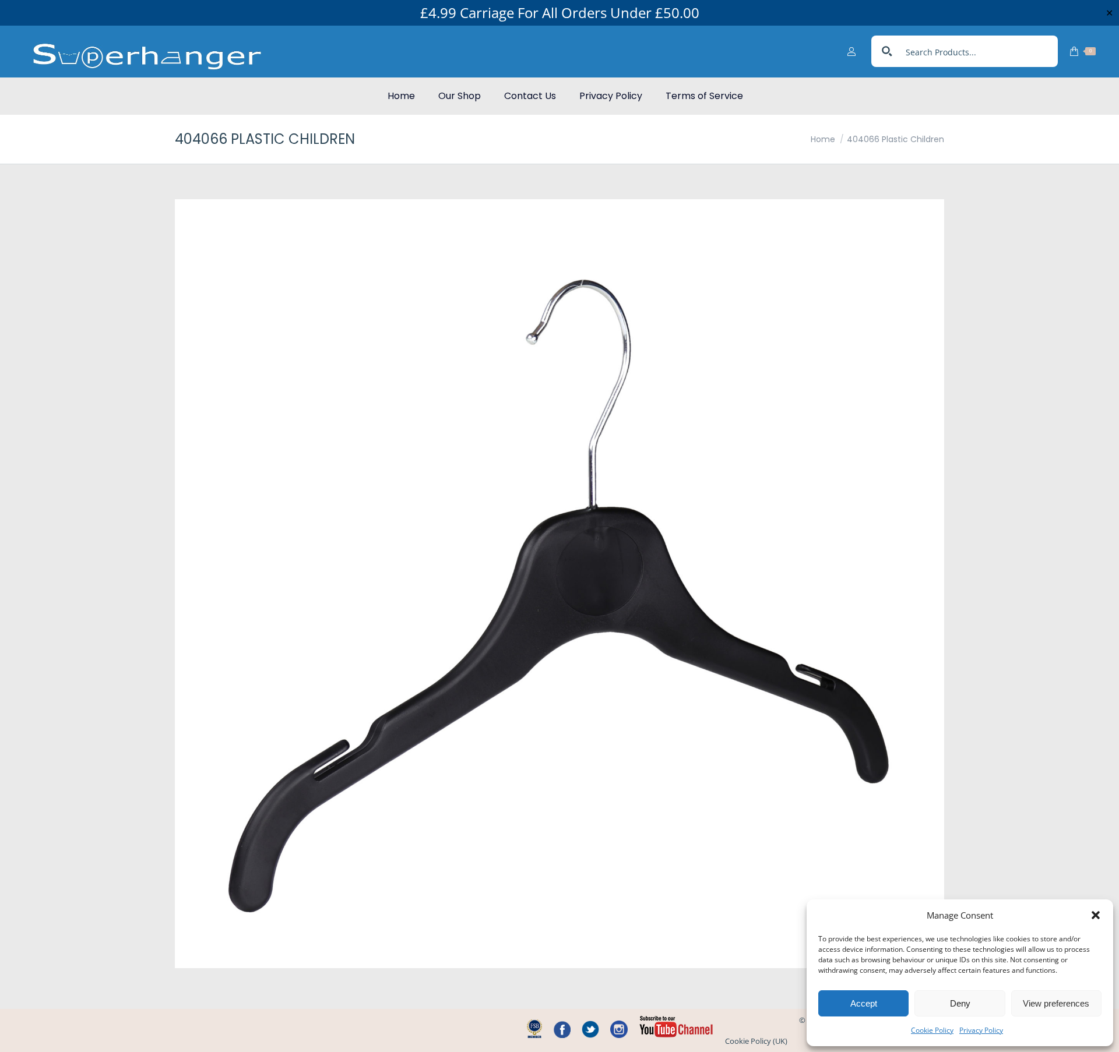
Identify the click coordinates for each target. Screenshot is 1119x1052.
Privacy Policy (981, 1030)
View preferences (1056, 1003)
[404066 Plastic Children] (559, 583)
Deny (960, 1003)
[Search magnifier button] (887, 51)
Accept (863, 1003)
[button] (1096, 915)
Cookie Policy (932, 1030)
